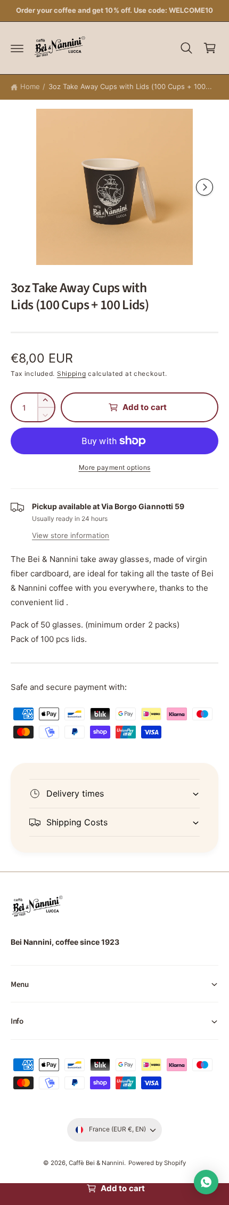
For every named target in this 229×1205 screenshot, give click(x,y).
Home (30, 86)
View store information (70, 535)
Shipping (71, 373)
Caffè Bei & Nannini (96, 1163)
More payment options (115, 467)
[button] (17, 48)
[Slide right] (204, 187)
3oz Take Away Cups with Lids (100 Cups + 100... (130, 86)
